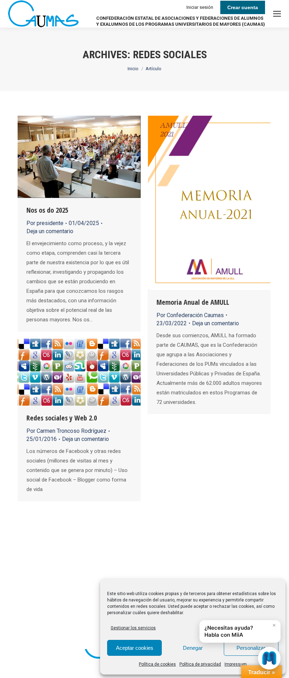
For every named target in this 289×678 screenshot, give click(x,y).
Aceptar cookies (134, 648)
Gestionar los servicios (133, 627)
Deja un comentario (49, 231)
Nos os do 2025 (47, 210)
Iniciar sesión (199, 7)
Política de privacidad (200, 664)
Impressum (236, 664)
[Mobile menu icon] (277, 14)
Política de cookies (157, 664)
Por (44, 223)
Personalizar (250, 648)
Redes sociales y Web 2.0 (61, 418)
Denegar (193, 648)
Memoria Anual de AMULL (192, 302)
